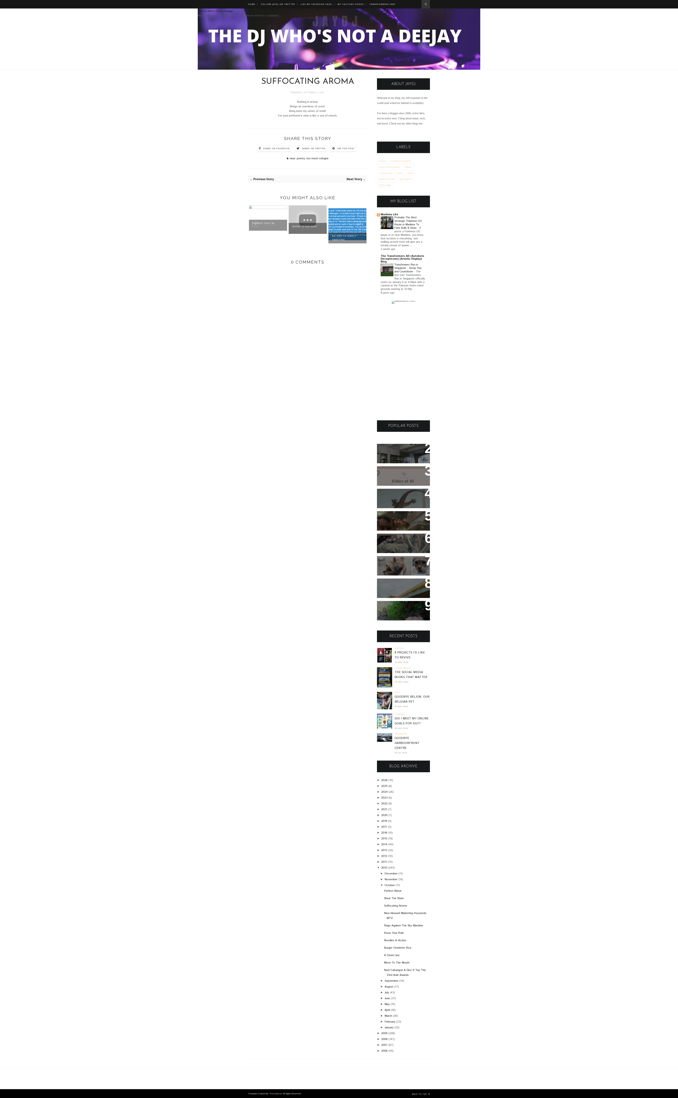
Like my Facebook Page (316, 4)
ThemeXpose (275, 1093)
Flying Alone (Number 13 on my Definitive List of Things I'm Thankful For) (402, 521)
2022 (384, 804)
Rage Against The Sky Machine (403, 926)
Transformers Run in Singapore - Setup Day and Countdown (407, 268)
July (387, 993)
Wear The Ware (394, 898)
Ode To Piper (341, 226)
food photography (389, 167)
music (411, 173)
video (400, 173)
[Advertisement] (403, 362)
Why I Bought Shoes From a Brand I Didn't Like (402, 586)
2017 (384, 827)
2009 (384, 1033)
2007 (384, 1045)
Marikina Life (389, 214)
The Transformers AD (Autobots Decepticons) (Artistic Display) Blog (402, 259)
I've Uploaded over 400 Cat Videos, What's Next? (402, 563)
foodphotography (401, 161)
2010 (384, 868)
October (390, 885)
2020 (384, 815)
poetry (301, 158)
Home (251, 4)
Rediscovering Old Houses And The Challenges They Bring (401, 543)
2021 (384, 809)
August (389, 987)
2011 (384, 862)
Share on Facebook (276, 148)
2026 (384, 780)
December (391, 874)
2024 (384, 792)
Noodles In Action (395, 940)
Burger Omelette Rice (397, 948)
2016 (384, 833)
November (391, 879)
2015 (384, 839)
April (387, 1010)
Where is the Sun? (265, 226)
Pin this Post (346, 148)
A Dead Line (392, 955)
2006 (384, 1051)
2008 (384, 1039)
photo (382, 161)
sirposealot (406, 179)
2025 (384, 786)
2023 (384, 798)
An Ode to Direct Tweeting (304, 238)
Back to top (420, 1094)
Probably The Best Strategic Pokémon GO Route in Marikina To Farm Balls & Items (408, 223)
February (390, 1022)
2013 (384, 850)
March (388, 1016)
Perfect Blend (392, 891)
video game (385, 185)
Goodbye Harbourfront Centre (407, 743)
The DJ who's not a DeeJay (215, 11)
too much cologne (317, 158)
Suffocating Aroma (395, 906)
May (387, 1004)
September (392, 981)
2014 (384, 844)
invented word (387, 179)
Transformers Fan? (382, 4)
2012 (384, 856)
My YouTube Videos (351, 4)
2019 (384, 821)
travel (408, 167)
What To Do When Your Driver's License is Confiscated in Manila (399, 453)
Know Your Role (394, 933)
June (387, 998)
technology (385, 173)
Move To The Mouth (396, 963)
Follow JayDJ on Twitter (278, 4)
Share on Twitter (313, 148)
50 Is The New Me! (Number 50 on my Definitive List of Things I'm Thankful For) (403, 611)
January (389, 1028)
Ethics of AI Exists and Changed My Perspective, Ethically (400, 476)
